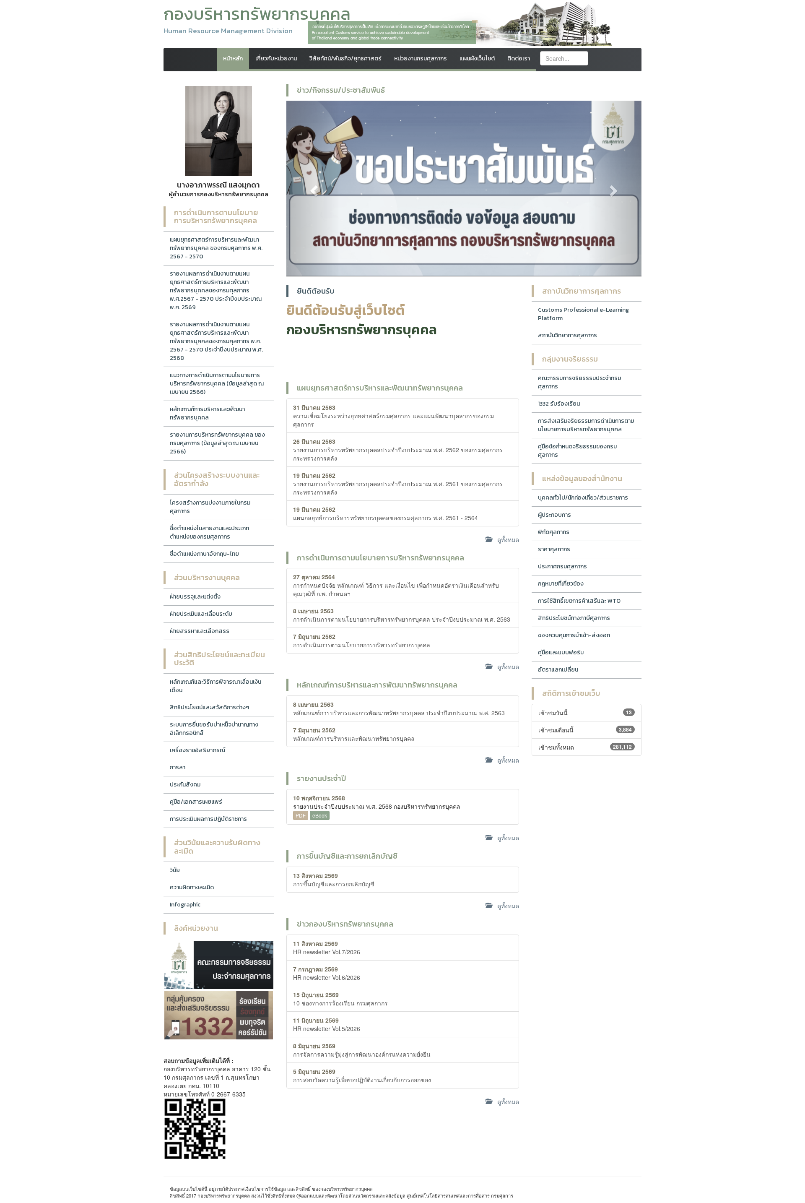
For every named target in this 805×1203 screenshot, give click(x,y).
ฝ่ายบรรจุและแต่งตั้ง (195, 596)
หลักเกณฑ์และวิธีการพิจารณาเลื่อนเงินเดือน (215, 686)
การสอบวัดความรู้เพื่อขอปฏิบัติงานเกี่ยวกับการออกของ (362, 1075)
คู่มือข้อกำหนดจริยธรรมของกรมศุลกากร (577, 450)
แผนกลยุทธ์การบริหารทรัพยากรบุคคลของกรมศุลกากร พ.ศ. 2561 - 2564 (385, 513)
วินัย (175, 870)
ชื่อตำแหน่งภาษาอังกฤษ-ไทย (204, 553)
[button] (313, 188)
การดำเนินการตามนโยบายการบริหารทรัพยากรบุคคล (361, 640)
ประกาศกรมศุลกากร (562, 566)
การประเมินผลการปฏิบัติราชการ (208, 819)
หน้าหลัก (233, 58)
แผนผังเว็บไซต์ (477, 58)
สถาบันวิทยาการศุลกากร (567, 335)
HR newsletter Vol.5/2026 (326, 1024)
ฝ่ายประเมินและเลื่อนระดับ (201, 613)
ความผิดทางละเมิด (192, 887)
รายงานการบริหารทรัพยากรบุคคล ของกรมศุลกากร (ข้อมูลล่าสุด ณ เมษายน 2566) (217, 443)
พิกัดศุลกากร (553, 532)
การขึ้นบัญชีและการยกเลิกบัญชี (333, 879)
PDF (301, 815)
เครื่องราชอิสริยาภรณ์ (197, 750)
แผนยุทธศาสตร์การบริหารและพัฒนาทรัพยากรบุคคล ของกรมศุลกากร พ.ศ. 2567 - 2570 (216, 248)
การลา (177, 767)
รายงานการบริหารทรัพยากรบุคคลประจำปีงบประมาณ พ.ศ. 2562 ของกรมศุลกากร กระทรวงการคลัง (398, 449)
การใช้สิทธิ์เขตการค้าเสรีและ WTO (579, 600)
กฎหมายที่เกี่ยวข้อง (561, 583)
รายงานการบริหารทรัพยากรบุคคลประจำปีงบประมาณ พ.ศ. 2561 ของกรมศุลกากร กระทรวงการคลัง (398, 483)
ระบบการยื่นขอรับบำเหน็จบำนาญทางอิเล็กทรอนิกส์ (214, 728)
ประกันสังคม (185, 784)
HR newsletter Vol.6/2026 (326, 973)
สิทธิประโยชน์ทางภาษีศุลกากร (574, 618)
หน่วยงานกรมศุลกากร (420, 58)
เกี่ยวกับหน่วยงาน (276, 58)
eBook (319, 815)
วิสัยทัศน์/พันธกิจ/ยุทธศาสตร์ (345, 58)
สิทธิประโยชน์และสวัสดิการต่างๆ (209, 707)
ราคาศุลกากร (554, 549)
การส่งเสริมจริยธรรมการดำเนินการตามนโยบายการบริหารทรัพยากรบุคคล (586, 425)
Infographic (185, 904)
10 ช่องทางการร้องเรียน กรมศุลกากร (340, 998)
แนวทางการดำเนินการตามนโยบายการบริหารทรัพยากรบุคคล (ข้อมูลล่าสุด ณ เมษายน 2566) (217, 383)
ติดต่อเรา (518, 58)
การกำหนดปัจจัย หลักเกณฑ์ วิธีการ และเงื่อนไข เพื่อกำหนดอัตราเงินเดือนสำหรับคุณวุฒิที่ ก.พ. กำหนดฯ (396, 585)
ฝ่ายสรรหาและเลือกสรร (199, 631)
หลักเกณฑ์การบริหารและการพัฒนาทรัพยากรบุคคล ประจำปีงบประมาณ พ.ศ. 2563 (399, 708)
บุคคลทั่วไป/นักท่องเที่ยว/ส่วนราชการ (583, 497)
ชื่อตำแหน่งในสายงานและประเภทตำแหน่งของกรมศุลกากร (209, 532)
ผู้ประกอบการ (554, 514)
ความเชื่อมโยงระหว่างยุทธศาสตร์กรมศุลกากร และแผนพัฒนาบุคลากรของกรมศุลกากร (393, 415)
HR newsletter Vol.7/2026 (326, 947)
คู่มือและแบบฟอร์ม (561, 652)
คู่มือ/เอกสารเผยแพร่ (196, 801)
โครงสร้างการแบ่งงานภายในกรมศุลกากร (210, 507)
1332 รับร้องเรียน (559, 403)
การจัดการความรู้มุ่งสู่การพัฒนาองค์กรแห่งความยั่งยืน (362, 1050)
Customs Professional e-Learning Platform (583, 314)
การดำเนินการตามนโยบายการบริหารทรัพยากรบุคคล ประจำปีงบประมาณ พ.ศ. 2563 (401, 615)
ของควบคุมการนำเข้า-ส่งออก (574, 635)
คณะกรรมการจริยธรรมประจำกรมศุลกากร (579, 382)
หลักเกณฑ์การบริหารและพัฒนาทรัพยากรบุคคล (207, 413)
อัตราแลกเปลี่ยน (558, 669)
